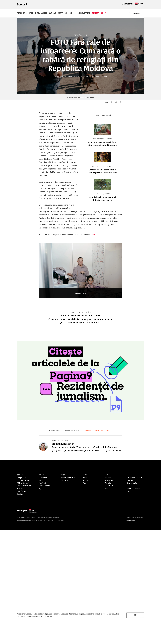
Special (68, 13)
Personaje (22, 13)
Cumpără (64, 480)
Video (85, 478)
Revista (95, 13)
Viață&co (99, 194)
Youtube (108, 483)
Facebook (108, 478)
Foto (76, 35)
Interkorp (133, 520)
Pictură (109, 166)
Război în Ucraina (103, 430)
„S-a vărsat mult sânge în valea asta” (80, 322)
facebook (111, 102)
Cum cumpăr (131, 483)
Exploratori (98, 139)
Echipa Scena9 (23, 480)
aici (93, 234)
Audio (85, 480)
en (134, 13)
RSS (106, 489)
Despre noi (21, 478)
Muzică (109, 139)
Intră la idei (41, 13)
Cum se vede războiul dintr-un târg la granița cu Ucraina (80, 319)
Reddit (120, 102)
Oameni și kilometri (75, 450)
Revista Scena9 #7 (68, 478)
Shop (103, 13)
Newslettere (84, 13)
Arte (31, 13)
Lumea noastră (56, 13)
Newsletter (21, 491)
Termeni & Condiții (134, 478)
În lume (83, 35)
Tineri (107, 194)
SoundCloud (109, 486)
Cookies (129, 480)
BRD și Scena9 (23, 483)
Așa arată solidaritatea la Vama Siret (80, 315)
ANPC (128, 486)
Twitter (116, 102)
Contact (20, 494)
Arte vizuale (98, 166)
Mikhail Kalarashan (66, 76)
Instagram (109, 480)
